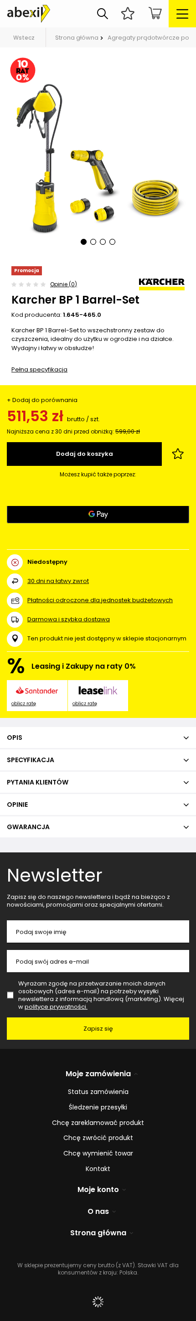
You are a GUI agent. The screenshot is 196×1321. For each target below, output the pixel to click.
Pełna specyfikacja (39, 369)
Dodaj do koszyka (84, 453)
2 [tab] (93, 242)
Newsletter (55, 875)
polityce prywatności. (56, 1006)
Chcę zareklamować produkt (98, 1123)
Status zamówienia (98, 1092)
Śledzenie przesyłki (98, 1107)
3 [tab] (103, 242)
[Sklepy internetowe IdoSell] (98, 1301)
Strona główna (76, 37)
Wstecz (24, 37)
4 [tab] (112, 242)
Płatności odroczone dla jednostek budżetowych (100, 600)
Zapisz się (98, 1028)
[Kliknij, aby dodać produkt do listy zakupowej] (177, 454)
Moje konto (98, 1190)
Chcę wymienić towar (98, 1153)
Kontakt (98, 1169)
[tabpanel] (98, 157)
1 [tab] (84, 242)
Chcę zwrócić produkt (98, 1138)
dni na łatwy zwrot (58, 581)
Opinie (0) (63, 284)
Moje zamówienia (98, 1074)
